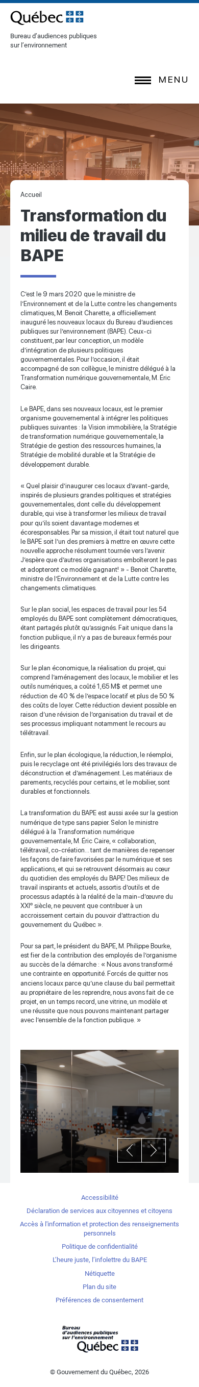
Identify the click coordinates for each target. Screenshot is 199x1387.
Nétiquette (100, 1273)
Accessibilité (99, 1197)
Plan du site (99, 1287)
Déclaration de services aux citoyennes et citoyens (99, 1211)
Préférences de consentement (99, 1300)
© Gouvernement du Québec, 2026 (99, 1372)
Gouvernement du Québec (99, 1338)
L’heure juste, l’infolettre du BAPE (100, 1260)
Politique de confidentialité (100, 1246)
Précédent (129, 1150)
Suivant (153, 1150)
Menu (174, 79)
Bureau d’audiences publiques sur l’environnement (47, 18)
